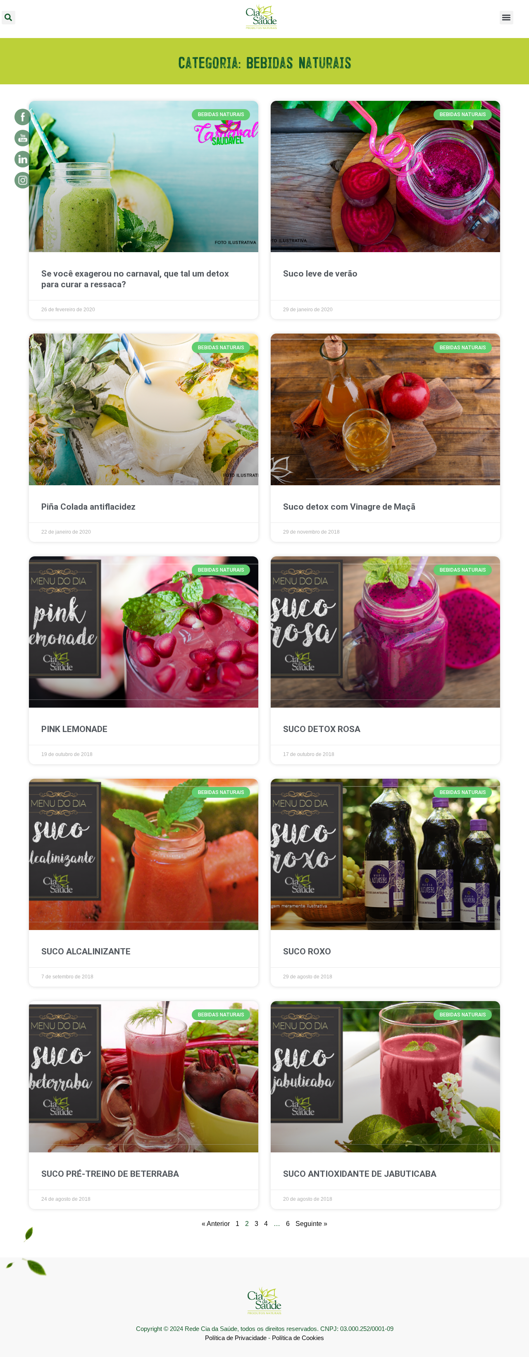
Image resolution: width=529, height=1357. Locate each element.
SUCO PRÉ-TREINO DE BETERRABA (110, 1174)
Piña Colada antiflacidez (88, 507)
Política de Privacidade (236, 1337)
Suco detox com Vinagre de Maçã (349, 507)
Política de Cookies (298, 1337)
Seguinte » (311, 1223)
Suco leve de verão (320, 274)
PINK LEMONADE (74, 729)
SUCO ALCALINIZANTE (86, 951)
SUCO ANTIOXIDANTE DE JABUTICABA (359, 1174)
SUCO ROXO (307, 951)
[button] (8, 17)
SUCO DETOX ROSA (321, 729)
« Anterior (216, 1223)
